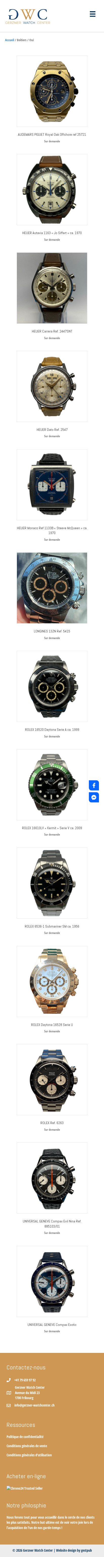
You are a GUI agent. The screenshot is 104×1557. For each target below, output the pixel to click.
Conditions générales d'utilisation (29, 1455)
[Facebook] (94, 785)
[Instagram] (94, 772)
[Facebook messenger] (94, 797)
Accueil (9, 40)
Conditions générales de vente (27, 1445)
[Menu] (92, 14)
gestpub (86, 1550)
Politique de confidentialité (25, 1436)
